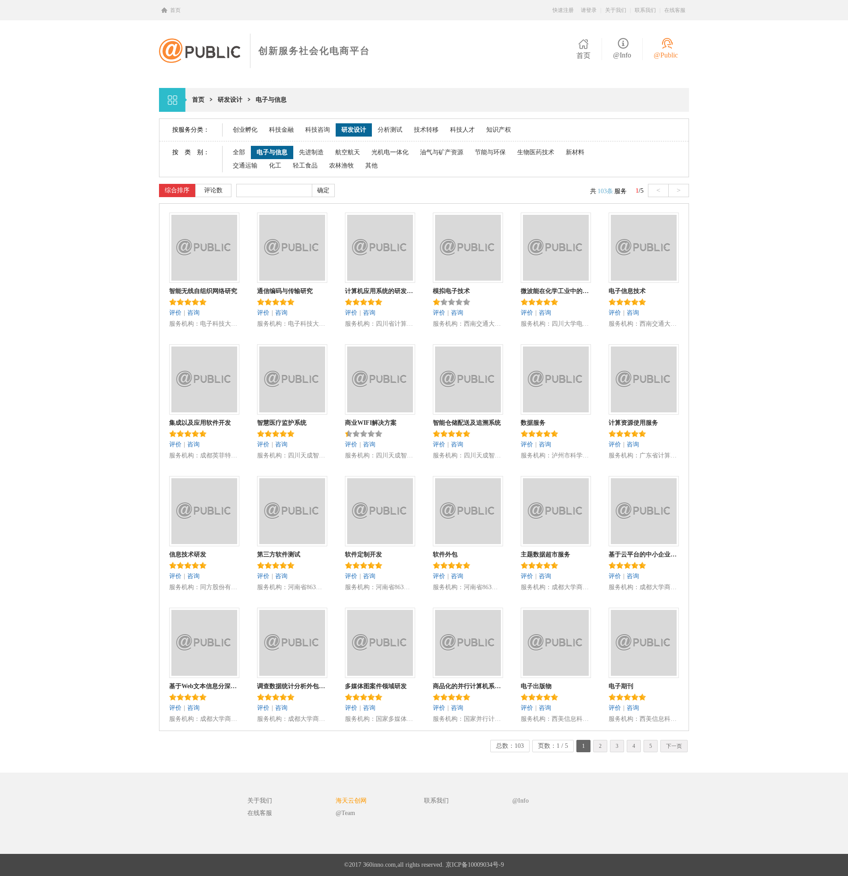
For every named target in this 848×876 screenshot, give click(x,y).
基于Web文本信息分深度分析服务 (204, 686)
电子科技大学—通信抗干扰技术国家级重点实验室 (219, 323)
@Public (666, 55)
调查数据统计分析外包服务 (292, 686)
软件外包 (445, 554)
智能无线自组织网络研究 (203, 291)
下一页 (674, 746)
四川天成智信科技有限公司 (307, 455)
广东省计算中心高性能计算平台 (659, 455)
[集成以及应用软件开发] (204, 410)
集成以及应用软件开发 (200, 422)
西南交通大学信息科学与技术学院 (483, 323)
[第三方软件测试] (292, 542)
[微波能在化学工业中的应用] (556, 278)
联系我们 (645, 10)
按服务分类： (190, 129)
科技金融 (281, 129)
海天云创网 (351, 800)
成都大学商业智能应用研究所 (571, 587)
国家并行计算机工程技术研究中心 (483, 719)
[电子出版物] (556, 673)
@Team (345, 813)
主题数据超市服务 (545, 554)
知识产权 (498, 129)
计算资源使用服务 (633, 422)
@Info (622, 55)
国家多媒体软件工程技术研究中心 (395, 719)
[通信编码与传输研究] (292, 278)
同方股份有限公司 (219, 587)
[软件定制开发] (380, 542)
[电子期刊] (644, 673)
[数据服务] (556, 410)
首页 (175, 10)
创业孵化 (245, 129)
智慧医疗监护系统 (282, 422)
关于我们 (615, 10)
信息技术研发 (187, 554)
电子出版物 (536, 686)
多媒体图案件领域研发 (376, 686)
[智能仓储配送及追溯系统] (468, 410)
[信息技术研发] (204, 542)
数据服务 (533, 422)
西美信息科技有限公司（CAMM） (571, 719)
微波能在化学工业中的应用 (556, 291)
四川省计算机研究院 (395, 323)
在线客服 (674, 10)
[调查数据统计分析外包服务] (292, 673)
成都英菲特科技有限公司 (219, 455)
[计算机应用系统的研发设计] (380, 278)
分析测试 (390, 129)
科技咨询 (317, 129)
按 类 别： (190, 152)
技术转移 (426, 129)
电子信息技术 (627, 291)
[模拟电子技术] (468, 278)
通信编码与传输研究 (285, 291)
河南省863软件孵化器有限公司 (307, 587)
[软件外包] (468, 542)
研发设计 (353, 129)
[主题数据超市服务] (556, 542)
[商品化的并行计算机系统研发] (468, 673)
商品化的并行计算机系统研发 (468, 686)
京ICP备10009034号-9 (475, 864)
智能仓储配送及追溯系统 (467, 422)
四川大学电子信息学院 (571, 323)
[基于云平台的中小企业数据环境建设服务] (644, 542)
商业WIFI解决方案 (371, 422)
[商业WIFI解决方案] (380, 410)
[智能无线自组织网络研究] (204, 278)
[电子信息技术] (644, 278)
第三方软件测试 (278, 554)
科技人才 (462, 129)
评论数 (213, 190)
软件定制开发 (363, 554)
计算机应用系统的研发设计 (380, 291)
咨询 (193, 312)
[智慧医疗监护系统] (292, 410)
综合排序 (177, 190)
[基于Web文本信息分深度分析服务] (204, 673)
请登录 (589, 10)
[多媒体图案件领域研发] (380, 673)
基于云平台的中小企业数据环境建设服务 (643, 554)
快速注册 (563, 10)
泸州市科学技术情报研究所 (571, 455)
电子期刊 (621, 686)
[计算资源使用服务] (644, 410)
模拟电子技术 (451, 291)
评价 (175, 312)
